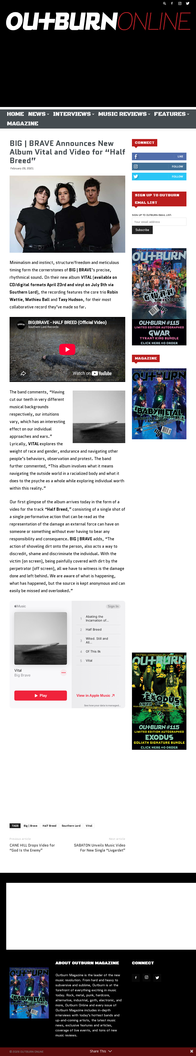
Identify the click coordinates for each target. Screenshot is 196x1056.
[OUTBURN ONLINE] (98, 22)
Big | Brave (30, 826)
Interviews (72, 114)
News (37, 114)
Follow (177, 166)
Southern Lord (71, 826)
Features (170, 114)
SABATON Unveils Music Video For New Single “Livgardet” (99, 848)
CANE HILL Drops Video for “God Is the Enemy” (32, 848)
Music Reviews (122, 114)
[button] (164, 3)
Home (15, 114)
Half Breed (49, 826)
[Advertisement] (98, 73)
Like (180, 156)
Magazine (22, 123)
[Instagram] (179, 3)
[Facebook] (171, 3)
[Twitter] (187, 3)
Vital (89, 826)
